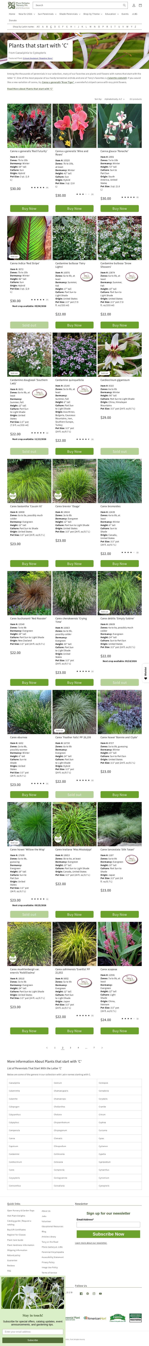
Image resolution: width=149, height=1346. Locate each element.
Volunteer (46, 1221)
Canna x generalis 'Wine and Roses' (71, 152)
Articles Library (49, 1236)
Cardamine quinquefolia (69, 380)
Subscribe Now (108, 1234)
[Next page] (102, 1048)
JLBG (134, 13)
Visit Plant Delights (16, 1215)
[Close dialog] (62, 1278)
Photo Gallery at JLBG (52, 1247)
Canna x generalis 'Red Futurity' (28, 151)
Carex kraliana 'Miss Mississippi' (73, 849)
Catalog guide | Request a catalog (19, 1223)
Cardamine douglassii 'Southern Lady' (29, 381)
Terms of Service (49, 1272)
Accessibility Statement (53, 1257)
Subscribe (33, 1340)
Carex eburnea (18, 737)
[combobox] (80, 5)
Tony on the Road (50, 1242)
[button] (26, 14)
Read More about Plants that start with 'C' (30, 88)
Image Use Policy (50, 1267)
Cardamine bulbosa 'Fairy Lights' (70, 265)
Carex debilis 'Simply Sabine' (117, 618)
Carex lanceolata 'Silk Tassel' (118, 849)
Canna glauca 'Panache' (114, 151)
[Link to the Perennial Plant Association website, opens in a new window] (69, 1319)
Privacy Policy (48, 1262)
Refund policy (13, 1255)
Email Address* (85, 1219)
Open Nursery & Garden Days (20, 1210)
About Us (46, 1211)
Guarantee (12, 1260)
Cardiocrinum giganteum (115, 380)
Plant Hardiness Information (20, 1245)
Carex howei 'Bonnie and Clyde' (119, 737)
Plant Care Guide (15, 1240)
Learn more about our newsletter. (91, 1243)
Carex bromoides (110, 506)
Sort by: (98, 99)
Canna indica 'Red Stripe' (25, 263)
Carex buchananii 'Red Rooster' (28, 618)
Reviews (11, 1265)
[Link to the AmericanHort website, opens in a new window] (95, 1318)
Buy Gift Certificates (16, 1229)
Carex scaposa (109, 969)
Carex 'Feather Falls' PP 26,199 (73, 737)
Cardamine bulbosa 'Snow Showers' (116, 265)
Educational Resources (52, 1226)
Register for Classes (16, 1234)
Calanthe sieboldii (117, 77)
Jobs (44, 1216)
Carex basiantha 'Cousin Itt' (26, 506)
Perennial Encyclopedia (53, 1252)
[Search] (124, 5)
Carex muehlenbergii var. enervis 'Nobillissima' (24, 970)
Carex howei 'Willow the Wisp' (27, 849)
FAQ (9, 1270)
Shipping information (17, 1250)
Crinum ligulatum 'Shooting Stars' (38, 58)
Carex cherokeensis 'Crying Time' (71, 620)
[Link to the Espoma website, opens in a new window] (117, 1321)
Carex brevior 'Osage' (67, 506)
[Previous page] (47, 1048)
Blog (44, 1231)
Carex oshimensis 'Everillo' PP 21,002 (72, 970)
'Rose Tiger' (58, 82)
